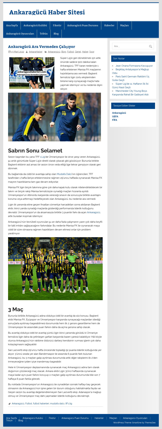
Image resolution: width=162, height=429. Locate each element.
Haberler (109, 25)
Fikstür (57, 25)
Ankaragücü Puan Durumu (82, 25)
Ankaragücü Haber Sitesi (47, 12)
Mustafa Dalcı (64, 174)
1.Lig (42, 156)
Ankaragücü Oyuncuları (20, 33)
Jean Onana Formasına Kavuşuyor (134, 65)
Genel (78, 51)
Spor (91, 51)
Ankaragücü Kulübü (35, 25)
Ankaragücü (54, 51)
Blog (56, 33)
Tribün (44, 33)
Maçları (124, 25)
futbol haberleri (41, 403)
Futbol (70, 51)
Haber (85, 51)
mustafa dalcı (57, 403)
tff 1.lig (68, 403)
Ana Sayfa (12, 25)
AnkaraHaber (35, 51)
